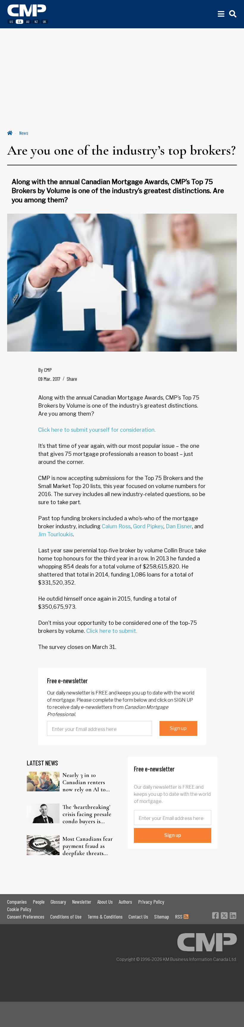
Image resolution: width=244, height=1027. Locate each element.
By (45, 369)
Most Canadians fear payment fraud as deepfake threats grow (87, 846)
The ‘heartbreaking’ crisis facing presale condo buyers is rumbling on (86, 814)
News (23, 133)
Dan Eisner (179, 526)
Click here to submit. (111, 631)
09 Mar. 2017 (49, 378)
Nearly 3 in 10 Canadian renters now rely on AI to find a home (84, 782)
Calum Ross (116, 526)
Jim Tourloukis (55, 534)
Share (72, 378)
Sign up (178, 728)
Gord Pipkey (148, 526)
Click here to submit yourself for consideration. (97, 430)
